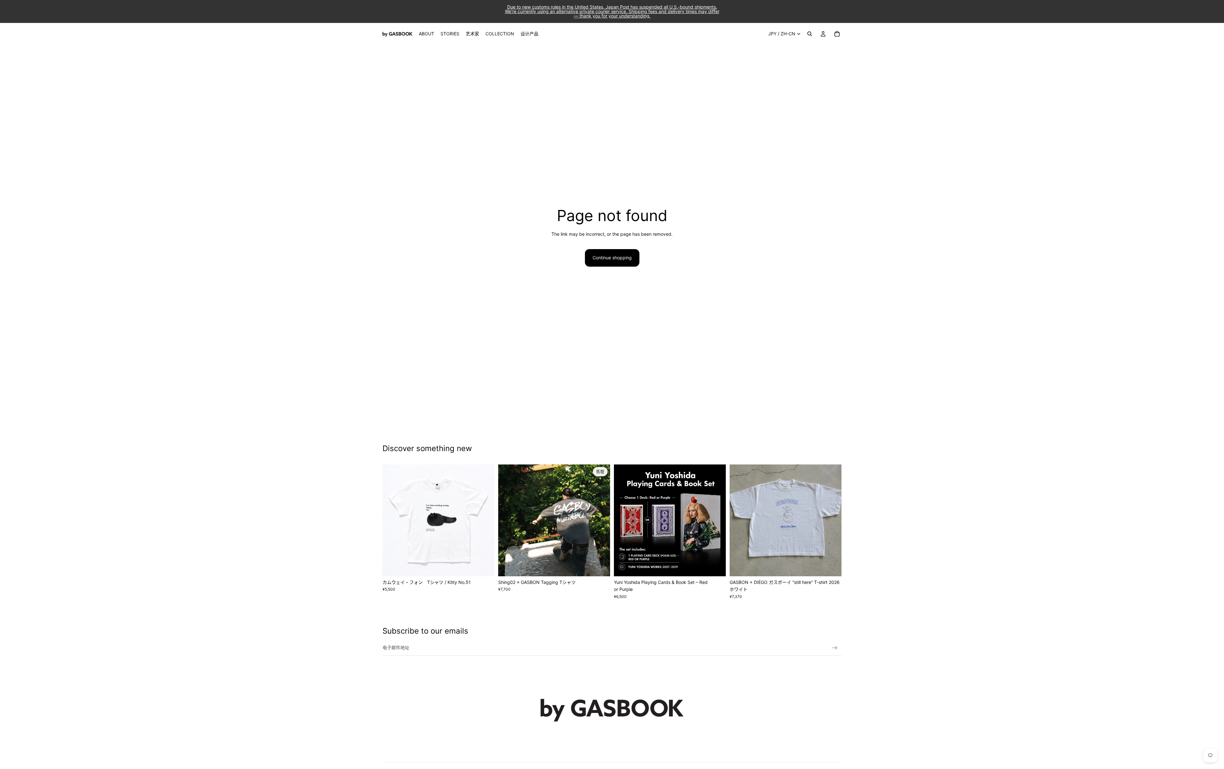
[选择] (484, 566)
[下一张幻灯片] (484, 520)
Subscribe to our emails (425, 631)
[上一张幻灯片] (392, 520)
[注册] (834, 648)
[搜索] (810, 34)
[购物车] (837, 34)
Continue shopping (612, 257)
